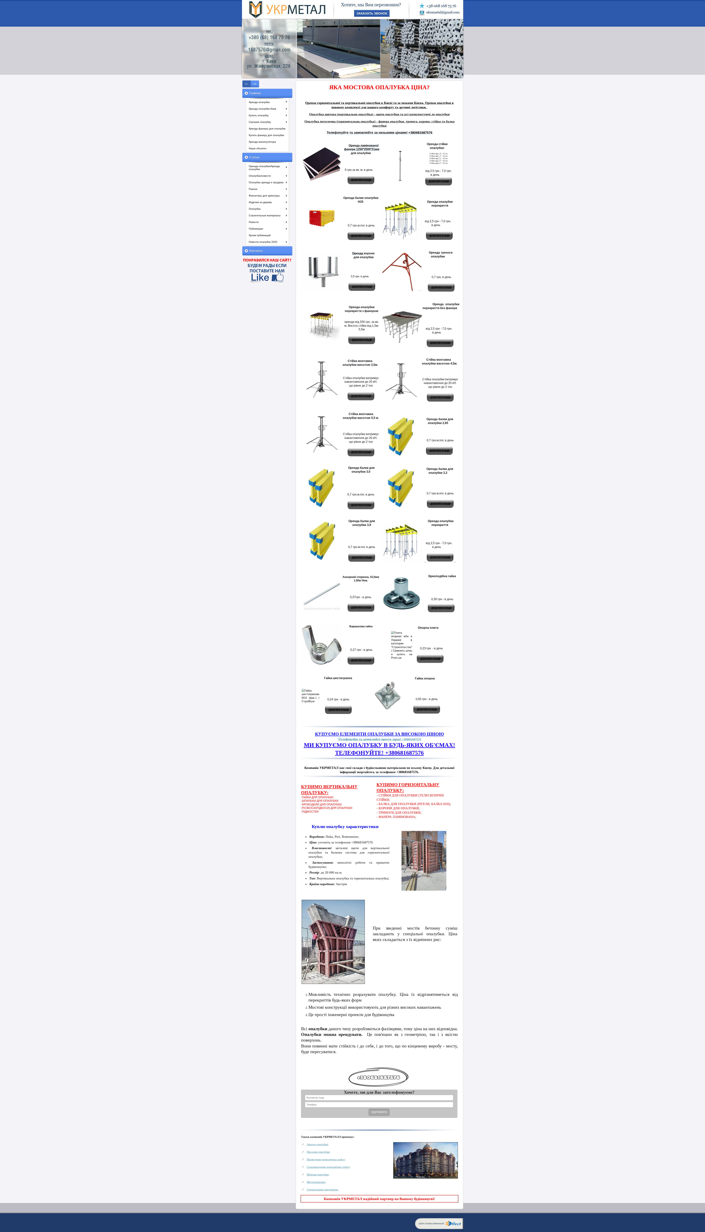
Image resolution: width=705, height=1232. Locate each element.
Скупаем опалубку (260, 121)
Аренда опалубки (259, 102)
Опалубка (255, 208)
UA (255, 84)
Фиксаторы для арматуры (264, 195)
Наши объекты (257, 148)
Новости (254, 222)
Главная (255, 93)
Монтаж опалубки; (318, 1174)
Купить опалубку (259, 115)
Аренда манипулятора (262, 141)
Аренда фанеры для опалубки (267, 128)
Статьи (254, 157)
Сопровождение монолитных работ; (328, 1166)
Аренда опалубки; (317, 1144)
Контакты (255, 250)
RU (246, 84)
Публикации (256, 228)
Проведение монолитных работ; (326, 1159)
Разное (253, 188)
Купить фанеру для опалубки (266, 135)
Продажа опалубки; (318, 1151)
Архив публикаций (260, 235)
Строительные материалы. (323, 1189)
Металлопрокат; (316, 1182)
